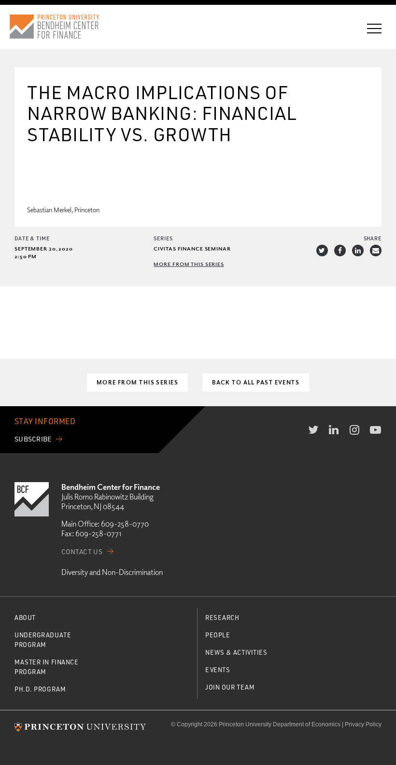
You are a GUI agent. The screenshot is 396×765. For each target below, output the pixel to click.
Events (217, 669)
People (217, 635)
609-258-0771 (98, 533)
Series (163, 238)
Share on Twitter (322, 250)
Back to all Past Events (255, 382)
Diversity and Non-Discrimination (112, 572)
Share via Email (376, 250)
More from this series (189, 264)
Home (63, 27)
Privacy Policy (363, 724)
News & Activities (236, 652)
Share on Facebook (340, 250)
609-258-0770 (125, 524)
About (25, 617)
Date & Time (32, 238)
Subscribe (33, 438)
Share (373, 238)
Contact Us (81, 551)
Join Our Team (230, 687)
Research (222, 617)
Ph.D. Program (40, 689)
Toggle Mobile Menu (374, 28)
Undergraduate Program (42, 639)
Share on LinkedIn (358, 250)
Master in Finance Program (46, 667)
